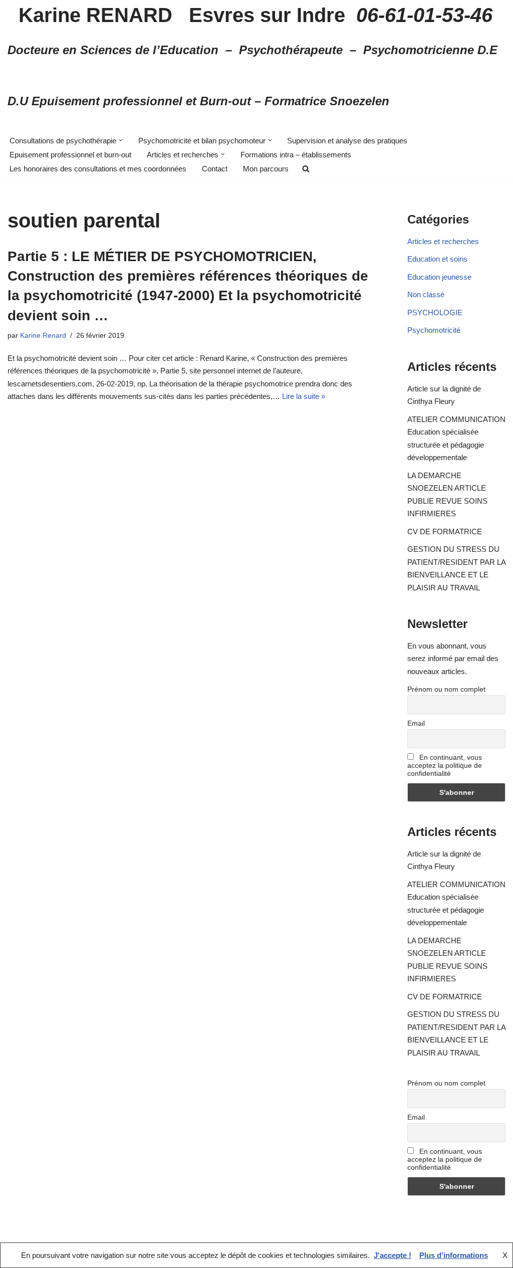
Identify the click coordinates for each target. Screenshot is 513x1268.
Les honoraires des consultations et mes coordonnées (98, 168)
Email (416, 723)
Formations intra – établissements (295, 154)
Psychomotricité (433, 330)
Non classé (425, 294)
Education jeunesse (439, 277)
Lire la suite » (303, 396)
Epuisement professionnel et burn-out (70, 154)
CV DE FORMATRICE (444, 531)
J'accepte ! (392, 1255)
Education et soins (437, 259)
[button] (121, 140)
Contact (214, 168)
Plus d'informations (453, 1255)
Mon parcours (266, 168)
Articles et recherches (443, 241)
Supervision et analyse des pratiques (347, 140)
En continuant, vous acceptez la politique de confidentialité (444, 765)
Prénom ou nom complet (446, 689)
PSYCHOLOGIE (434, 312)
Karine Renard (43, 335)
